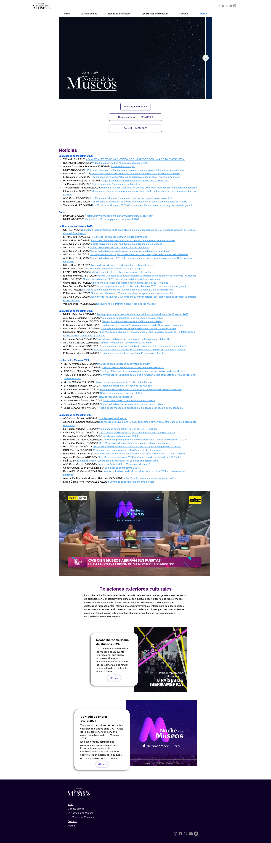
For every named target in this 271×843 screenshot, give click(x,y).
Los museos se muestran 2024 (122, 467)
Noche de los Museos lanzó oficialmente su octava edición (132, 404)
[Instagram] (219, 5)
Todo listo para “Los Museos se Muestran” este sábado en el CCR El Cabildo (142, 453)
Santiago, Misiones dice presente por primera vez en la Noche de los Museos (143, 371)
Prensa (71, 825)
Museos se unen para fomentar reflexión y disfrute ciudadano (127, 450)
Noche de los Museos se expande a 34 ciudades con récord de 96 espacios (141, 407)
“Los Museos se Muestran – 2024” (120, 435)
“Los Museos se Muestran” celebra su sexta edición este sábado (134, 443)
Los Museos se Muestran (113, 418)
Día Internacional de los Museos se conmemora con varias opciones (138, 328)
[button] (135, 533)
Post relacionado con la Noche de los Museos (126, 385)
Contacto (72, 821)
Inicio (70, 804)
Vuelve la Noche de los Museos (114, 396)
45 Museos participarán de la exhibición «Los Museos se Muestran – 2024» (145, 439)
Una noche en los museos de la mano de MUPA (123, 363)
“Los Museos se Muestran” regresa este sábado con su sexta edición (137, 432)
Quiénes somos (76, 808)
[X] (226, 5)
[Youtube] (230, 5)
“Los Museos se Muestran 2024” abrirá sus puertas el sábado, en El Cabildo (140, 457)
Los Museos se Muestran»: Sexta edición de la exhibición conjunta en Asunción (137, 446)
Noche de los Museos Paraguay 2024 (121, 393)
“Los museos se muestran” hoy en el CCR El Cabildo (128, 428)
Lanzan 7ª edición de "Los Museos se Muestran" (126, 342)
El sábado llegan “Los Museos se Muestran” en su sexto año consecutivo (117, 460)
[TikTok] (234, 5)
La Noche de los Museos (80, 812)
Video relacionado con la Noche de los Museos (129, 400)
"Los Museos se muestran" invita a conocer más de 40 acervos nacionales (142, 324)
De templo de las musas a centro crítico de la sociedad (132, 321)
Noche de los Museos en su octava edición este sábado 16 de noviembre (140, 389)
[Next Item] (205, 58)
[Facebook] (223, 5)
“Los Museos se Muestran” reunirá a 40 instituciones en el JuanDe (133, 338)
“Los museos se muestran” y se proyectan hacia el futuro (132, 317)
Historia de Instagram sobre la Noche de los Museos (124, 382)
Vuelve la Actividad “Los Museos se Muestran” (124, 464)
